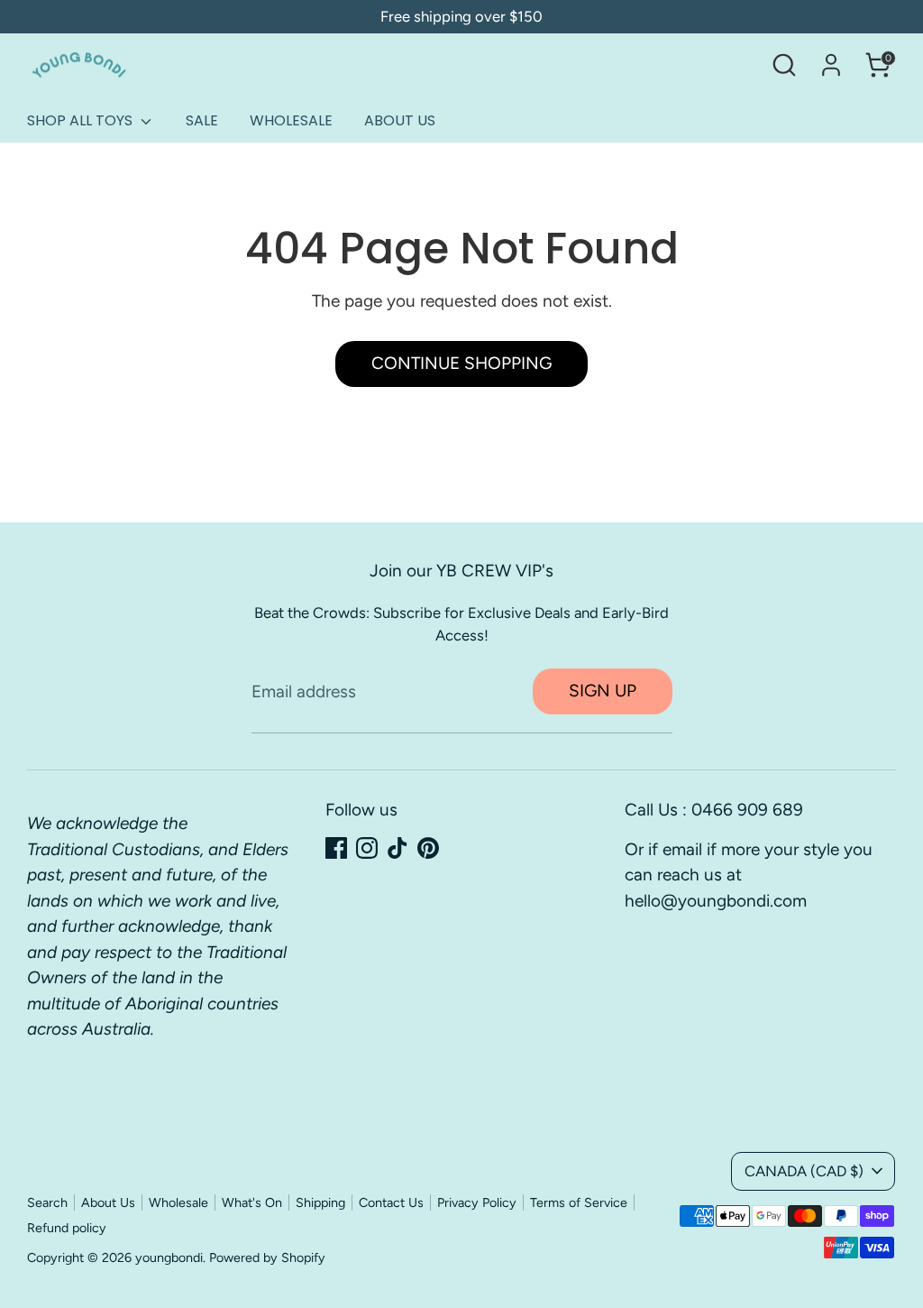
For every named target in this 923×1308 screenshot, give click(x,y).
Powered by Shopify (267, 1257)
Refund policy (66, 1228)
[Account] (831, 65)
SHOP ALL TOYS (81, 120)
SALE (202, 120)
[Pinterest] (428, 848)
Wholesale (178, 1202)
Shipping (320, 1202)
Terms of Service (578, 1202)
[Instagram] (367, 848)
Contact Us (391, 1202)
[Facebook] (336, 848)
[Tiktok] (397, 848)
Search (47, 1202)
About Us (108, 1202)
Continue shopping (461, 363)
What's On (252, 1202)
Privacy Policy (476, 1202)
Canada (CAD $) (804, 1171)
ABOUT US (399, 120)
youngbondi (169, 1257)
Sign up (602, 690)
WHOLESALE (291, 120)
